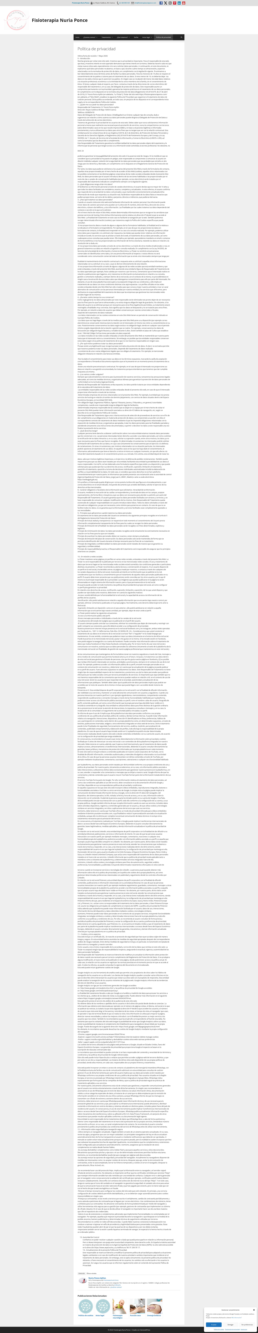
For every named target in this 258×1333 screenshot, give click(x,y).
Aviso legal (146, 37)
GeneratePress (145, 1330)
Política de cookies (219, 1329)
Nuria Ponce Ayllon (97, 1278)
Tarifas (136, 37)
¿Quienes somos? (89, 37)
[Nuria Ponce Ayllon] (83, 1282)
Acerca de (82, 1273)
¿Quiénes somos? (116, 1287)
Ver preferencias (247, 1325)
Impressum (244, 1329)
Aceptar (213, 1325)
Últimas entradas (91, 1273)
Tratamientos (106, 37)
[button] (254, 1310)
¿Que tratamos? (122, 37)
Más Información (236, 1317)
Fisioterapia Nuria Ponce (80, 3)
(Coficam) (117, 1285)
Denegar (230, 1325)
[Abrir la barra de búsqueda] (181, 37)
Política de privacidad (163, 37)
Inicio (77, 37)
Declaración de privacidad (232, 1329)
